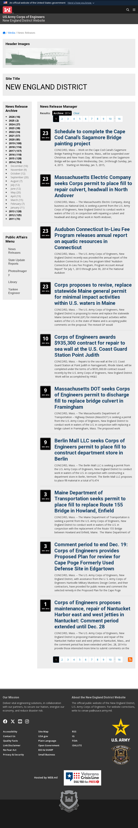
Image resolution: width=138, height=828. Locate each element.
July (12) (15, 185)
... (115, 117)
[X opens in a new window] (13, 721)
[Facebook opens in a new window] (5, 721)
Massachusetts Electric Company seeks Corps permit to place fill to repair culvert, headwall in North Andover (93, 186)
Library (12, 282)
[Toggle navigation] (132, 9)
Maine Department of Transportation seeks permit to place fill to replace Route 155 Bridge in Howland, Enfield (90, 502)
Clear (76, 113)
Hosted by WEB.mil (46, 777)
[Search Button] (126, 9)
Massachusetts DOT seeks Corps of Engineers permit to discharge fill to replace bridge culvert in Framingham (92, 398)
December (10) (19, 166)
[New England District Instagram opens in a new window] (27, 721)
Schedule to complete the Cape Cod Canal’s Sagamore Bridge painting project (89, 138)
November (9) (19, 169)
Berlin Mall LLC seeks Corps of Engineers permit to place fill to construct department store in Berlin (90, 450)
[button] (81, 3)
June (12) (16, 188)
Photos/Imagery (17, 273)
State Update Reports (16, 262)
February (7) (18, 203)
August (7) (16, 181)
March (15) (17, 200)
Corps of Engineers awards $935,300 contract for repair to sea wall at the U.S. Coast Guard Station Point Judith (90, 346)
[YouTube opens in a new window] (20, 721)
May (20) (16, 192)
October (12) (18, 173)
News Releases (14, 251)
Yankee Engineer (14, 291)
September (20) (20, 177)
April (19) (16, 196)
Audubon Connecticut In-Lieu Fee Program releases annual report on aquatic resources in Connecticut (92, 238)
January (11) (17, 207)
